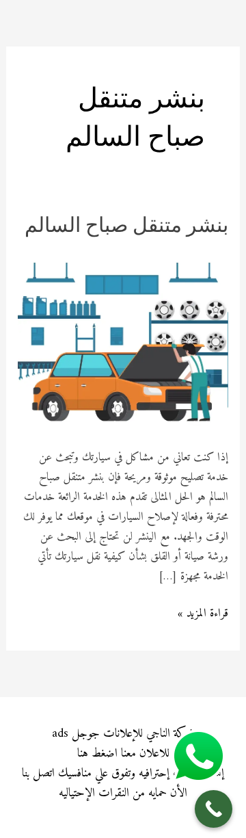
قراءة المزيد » (203, 614)
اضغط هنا (97, 753)
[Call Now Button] (213, 809)
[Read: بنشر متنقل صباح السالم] (123, 340)
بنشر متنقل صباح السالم (126, 227)
